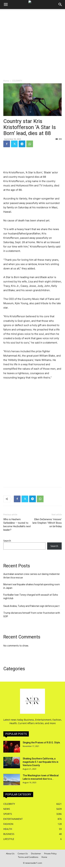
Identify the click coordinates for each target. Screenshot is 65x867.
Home (6, 80)
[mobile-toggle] (5, 4)
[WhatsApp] (29, 144)
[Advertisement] (32, 43)
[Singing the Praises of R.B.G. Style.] (11, 747)
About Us (10, 853)
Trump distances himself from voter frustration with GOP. (31, 615)
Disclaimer (36, 853)
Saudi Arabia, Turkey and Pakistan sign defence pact (31, 606)
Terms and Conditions (28, 857)
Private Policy (50, 853)
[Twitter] (14, 144)
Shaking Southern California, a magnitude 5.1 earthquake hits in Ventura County (40, 762)
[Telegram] (22, 144)
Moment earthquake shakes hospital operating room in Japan (31, 586)
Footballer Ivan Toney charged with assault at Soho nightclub (30, 596)
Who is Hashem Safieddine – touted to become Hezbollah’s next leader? (17, 524)
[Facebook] (6, 144)
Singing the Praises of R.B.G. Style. (41, 742)
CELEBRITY (17, 80)
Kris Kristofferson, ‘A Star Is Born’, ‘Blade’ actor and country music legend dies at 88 (30, 174)
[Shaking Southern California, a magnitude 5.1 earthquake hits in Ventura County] (11, 762)
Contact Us (23, 853)
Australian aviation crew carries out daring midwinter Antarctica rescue (31, 576)
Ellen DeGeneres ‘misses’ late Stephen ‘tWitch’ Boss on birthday (47, 523)
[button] (60, 4)
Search (7, 540)
